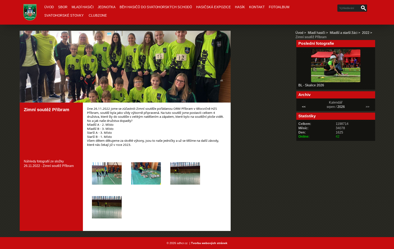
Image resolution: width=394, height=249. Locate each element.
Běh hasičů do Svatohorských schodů (156, 7)
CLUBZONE (98, 15)
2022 (365, 32)
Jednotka (107, 7)
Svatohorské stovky (64, 15)
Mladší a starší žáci (343, 32)
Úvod (49, 7)
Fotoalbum (279, 7)
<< (304, 107)
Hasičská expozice (213, 7)
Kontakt (257, 7)
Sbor (63, 7)
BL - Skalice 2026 (311, 85)
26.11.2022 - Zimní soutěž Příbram (49, 166)
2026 (341, 107)
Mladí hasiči (83, 7)
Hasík (240, 7)
